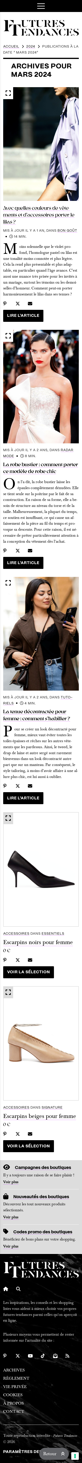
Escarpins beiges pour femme (39, 1116)
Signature (52, 1107)
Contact (13, 1411)
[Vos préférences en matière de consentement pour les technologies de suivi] (75, 1456)
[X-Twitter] (18, 1356)
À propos (13, 1403)
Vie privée (15, 1386)
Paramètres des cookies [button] (33, 1452)
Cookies (12, 1394)
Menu (41, 6)
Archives (14, 1370)
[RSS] (67, 1356)
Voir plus (11, 1182)
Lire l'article (23, 316)
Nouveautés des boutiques (41, 1197)
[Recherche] (18, 1289)
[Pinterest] (5, 1356)
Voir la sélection (28, 972)
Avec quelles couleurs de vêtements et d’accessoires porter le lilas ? (38, 215)
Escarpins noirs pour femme (38, 942)
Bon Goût (67, 230)
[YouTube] (30, 1356)
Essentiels (53, 933)
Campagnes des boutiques (43, 1168)
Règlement (16, 1378)
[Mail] (55, 1356)
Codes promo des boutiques (42, 1232)
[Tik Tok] (43, 1356)
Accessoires (16, 933)
